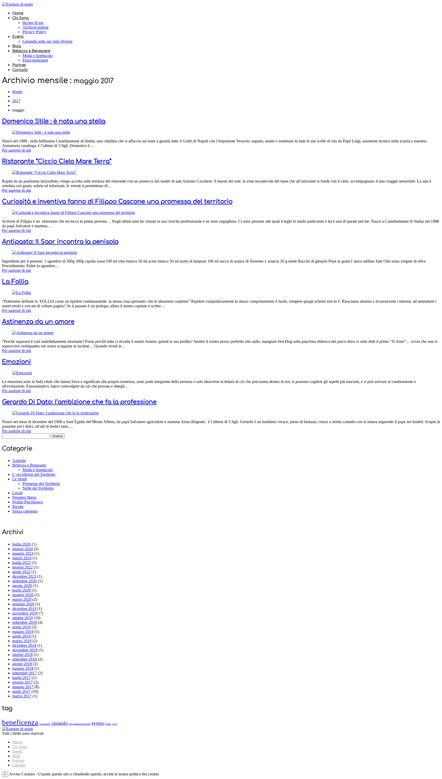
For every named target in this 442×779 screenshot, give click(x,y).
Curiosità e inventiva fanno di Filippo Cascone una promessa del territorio (117, 201)
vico (114, 723)
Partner (19, 65)
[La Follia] (21, 292)
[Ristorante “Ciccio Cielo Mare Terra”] (44, 172)
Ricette (18, 506)
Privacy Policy (34, 32)
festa (108, 723)
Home (17, 13)
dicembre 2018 (24, 645)
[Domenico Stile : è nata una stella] (41, 132)
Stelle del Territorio (38, 488)
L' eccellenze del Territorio (33, 474)
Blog (16, 46)
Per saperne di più (16, 150)
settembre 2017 (24, 673)
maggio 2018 (23, 668)
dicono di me (33, 22)
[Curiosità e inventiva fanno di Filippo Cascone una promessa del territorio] (73, 212)
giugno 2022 (22, 567)
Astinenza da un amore (38, 321)
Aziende (19, 460)
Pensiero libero (24, 497)
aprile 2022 (21, 572)
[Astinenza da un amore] (32, 333)
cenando (59, 723)
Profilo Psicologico (27, 502)
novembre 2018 (25, 650)
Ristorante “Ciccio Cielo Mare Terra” (57, 161)
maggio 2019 (23, 631)
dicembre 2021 (24, 576)
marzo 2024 (21, 558)
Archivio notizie (36, 27)
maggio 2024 (23, 553)
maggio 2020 (23, 595)
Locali (17, 493)
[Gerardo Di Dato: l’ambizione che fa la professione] (55, 413)
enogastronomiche (80, 723)
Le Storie (19, 479)
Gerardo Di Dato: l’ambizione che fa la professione (79, 402)
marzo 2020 (21, 599)
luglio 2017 (21, 677)
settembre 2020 (24, 581)
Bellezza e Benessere (31, 51)
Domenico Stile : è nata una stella (53, 121)
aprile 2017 (21, 691)
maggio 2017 (23, 687)
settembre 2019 (24, 622)
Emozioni (16, 361)
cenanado (44, 723)
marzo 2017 (21, 696)
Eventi (18, 37)
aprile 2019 (21, 636)
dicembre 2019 (24, 608)
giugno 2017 (22, 682)
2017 (16, 101)
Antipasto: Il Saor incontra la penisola (60, 241)
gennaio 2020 (23, 604)
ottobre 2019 (22, 618)
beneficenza (20, 722)
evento (98, 723)
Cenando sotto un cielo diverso (47, 41)
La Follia (15, 281)
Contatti (20, 70)
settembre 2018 (24, 659)
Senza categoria (25, 511)
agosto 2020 (22, 585)
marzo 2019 (21, 641)
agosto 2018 (22, 664)
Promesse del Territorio (41, 483)
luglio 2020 (21, 590)
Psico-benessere (35, 60)
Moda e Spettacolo (38, 55)
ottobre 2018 (22, 654)
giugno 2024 (22, 549)
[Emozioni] (22, 373)
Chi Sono (20, 18)
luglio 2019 (21, 627)
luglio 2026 (21, 544)
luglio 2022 (21, 562)
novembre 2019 (25, 613)
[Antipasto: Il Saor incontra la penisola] (44, 252)
